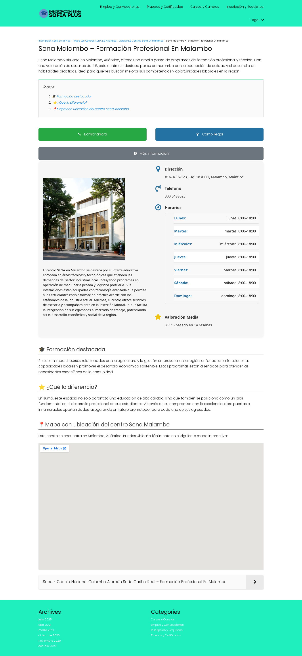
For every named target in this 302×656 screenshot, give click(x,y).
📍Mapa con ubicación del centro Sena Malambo (91, 109)
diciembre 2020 (49, 635)
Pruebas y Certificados (165, 6)
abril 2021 (44, 625)
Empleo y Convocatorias (120, 6)
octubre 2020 (47, 646)
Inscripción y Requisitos (245, 6)
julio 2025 (45, 619)
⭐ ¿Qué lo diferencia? (70, 102)
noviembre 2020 (49, 641)
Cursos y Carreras (204, 6)
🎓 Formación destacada (71, 96)
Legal (255, 20)
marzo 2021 (46, 630)
